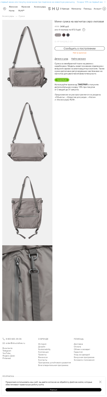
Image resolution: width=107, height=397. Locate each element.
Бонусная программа (84, 357)
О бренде (64, 8)
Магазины (76, 8)
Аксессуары (40, 6)
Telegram (7, 350)
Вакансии (43, 357)
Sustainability (44, 349)
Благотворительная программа (53, 365)
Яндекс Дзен (9, 355)
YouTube (6, 353)
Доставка (78, 344)
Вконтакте (8, 348)
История (42, 344)
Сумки (22, 16)
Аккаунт (97, 8)
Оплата (77, 346)
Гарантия (78, 352)
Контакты (42, 360)
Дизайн (41, 346)
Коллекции (43, 352)
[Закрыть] (100, 382)
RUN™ (21, 10)
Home (11, 10)
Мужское (25, 6)
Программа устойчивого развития (54, 362)
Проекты (42, 354)
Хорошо (53, 389)
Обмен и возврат (82, 349)
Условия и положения (84, 360)
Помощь (88, 8)
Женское (13, 6)
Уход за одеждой (82, 354)
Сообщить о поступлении (80, 48)
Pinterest (7, 358)
